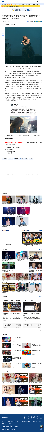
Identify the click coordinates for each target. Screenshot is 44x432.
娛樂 (37, 4)
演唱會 (38, 300)
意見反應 (39, 421)
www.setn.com (12, 429)
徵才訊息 (9, 423)
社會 (34, 4)
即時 (5, 4)
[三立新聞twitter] (38, 418)
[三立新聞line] (35, 418)
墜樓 (19, 66)
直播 (29, 4)
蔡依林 (26, 300)
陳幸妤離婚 (16, 4)
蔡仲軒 (14, 93)
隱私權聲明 (18, 421)
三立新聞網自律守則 (26, 421)
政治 (31, 4)
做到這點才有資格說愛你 (20, 382)
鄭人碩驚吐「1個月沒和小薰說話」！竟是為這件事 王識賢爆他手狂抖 (22, 395)
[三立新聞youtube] (25, 418)
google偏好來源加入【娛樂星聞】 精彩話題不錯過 (33, 170)
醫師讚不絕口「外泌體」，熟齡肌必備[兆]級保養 (8, 395)
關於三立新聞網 (11, 421)
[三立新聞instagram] (31, 418)
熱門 (20, 4)
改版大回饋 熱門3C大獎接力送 (10, 170)
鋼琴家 (10, 66)
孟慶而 (34, 66)
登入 (41, 1)
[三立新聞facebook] (28, 418)
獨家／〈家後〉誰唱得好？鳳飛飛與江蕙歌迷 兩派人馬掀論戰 (35, 383)
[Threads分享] (3, 30)
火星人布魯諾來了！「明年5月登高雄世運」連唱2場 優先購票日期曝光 (8, 383)
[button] (38, 1)
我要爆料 (3, 423)
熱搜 (26, 4)
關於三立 (3, 421)
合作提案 (33, 421)
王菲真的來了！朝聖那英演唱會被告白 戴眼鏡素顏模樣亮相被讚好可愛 (8, 407)
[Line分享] (3, 27)
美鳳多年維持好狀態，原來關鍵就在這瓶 (31, 172)
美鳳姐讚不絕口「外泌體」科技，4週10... (11, 174)
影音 (23, 4)
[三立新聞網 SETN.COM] (2, 4)
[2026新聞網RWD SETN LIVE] (8, 1)
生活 (40, 4)
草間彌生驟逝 (10, 4)
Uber (32, 300)
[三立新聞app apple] (5, 426)
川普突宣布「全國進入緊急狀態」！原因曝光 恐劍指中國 (22, 292)
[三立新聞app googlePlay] (14, 426)
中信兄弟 (18, 300)
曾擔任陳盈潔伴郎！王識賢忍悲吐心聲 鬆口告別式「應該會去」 (35, 407)
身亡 (21, 66)
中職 (12, 300)
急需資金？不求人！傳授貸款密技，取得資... (12, 172)
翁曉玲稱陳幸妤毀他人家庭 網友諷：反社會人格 (22, 204)
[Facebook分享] (3, 24)
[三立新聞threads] (41, 418)
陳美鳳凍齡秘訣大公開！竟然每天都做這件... (32, 174)
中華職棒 (6, 300)
